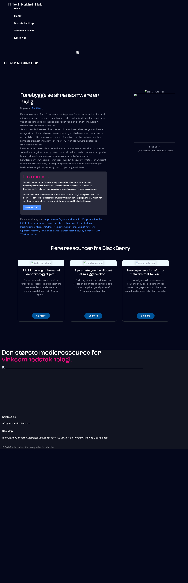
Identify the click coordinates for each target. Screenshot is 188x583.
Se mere (41, 315)
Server (48, 230)
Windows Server (28, 234)
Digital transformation (70, 219)
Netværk (58, 226)
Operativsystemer (29, 230)
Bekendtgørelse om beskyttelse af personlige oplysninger (65, 198)
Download (32, 207)
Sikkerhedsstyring (70, 230)
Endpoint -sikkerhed (92, 219)
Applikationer (51, 219)
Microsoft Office (44, 226)
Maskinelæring (27, 226)
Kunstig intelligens (56, 223)
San (42, 230)
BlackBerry (37, 108)
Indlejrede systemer (35, 223)
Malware (88, 223)
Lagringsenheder (74, 223)
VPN (98, 230)
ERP (22, 223)
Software (90, 230)
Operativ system (86, 226)
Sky (82, 230)
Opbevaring (70, 226)
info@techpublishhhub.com (16, 423)
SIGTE (56, 230)
